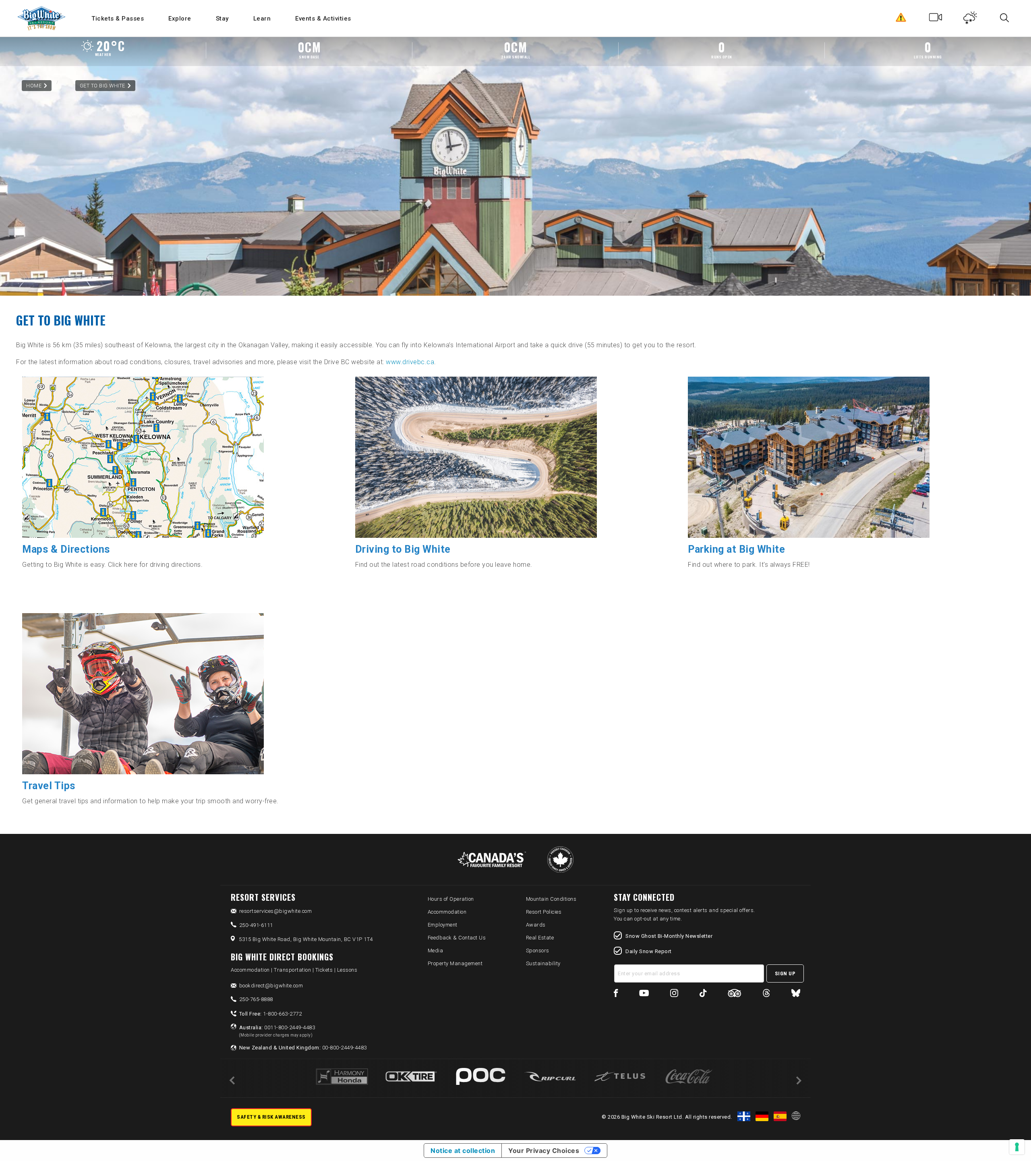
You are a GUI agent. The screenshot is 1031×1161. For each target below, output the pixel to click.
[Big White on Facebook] (616, 994)
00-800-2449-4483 (303, 1048)
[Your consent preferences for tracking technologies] (1017, 1147)
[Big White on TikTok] (703, 994)
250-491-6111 (256, 925)
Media (435, 950)
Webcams (935, 19)
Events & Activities (323, 18)
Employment (443, 925)
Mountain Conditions (551, 899)
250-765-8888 (256, 999)
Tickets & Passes (117, 18)
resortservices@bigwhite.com (275, 911)
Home (33, 86)
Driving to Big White (403, 549)
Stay (222, 18)
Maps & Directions (66, 549)
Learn (262, 18)
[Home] (42, 18)
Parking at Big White (736, 549)
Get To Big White (102, 86)
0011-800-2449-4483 (277, 1030)
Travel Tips (48, 786)
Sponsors (537, 950)
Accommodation (447, 912)
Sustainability (543, 963)
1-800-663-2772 (270, 1014)
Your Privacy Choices (543, 1150)
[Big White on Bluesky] (795, 994)
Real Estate (540, 938)
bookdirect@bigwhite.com (271, 986)
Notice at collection (463, 1150)
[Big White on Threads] (766, 994)
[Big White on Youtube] (644, 994)
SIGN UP (785, 973)
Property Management (455, 963)
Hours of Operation (451, 899)
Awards (536, 925)
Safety (901, 19)
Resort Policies (544, 912)
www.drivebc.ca (410, 362)
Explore (179, 18)
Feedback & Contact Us (457, 938)
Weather (970, 19)
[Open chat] (1009, 1139)
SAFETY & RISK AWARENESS (271, 1117)
